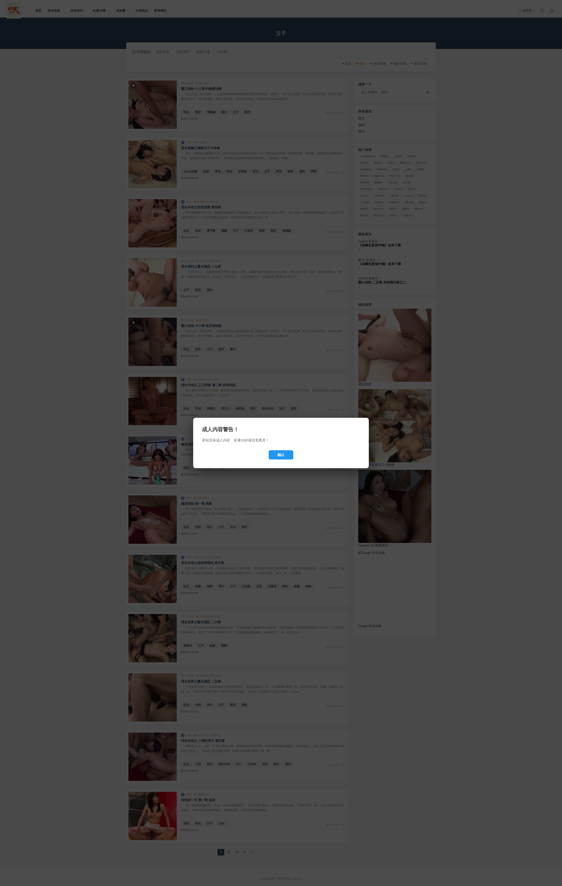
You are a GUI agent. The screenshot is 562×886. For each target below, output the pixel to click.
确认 (281, 455)
